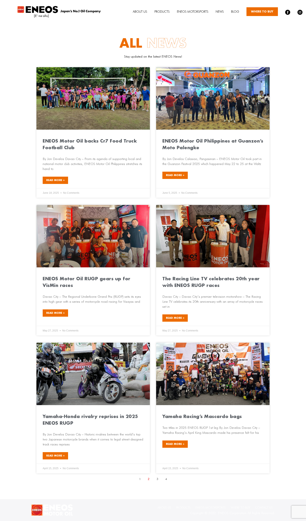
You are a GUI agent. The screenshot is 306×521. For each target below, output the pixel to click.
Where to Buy (262, 11)
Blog (235, 12)
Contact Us (264, 507)
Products (162, 12)
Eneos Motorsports (192, 12)
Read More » (55, 180)
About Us (140, 12)
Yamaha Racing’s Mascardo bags (202, 416)
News (220, 12)
